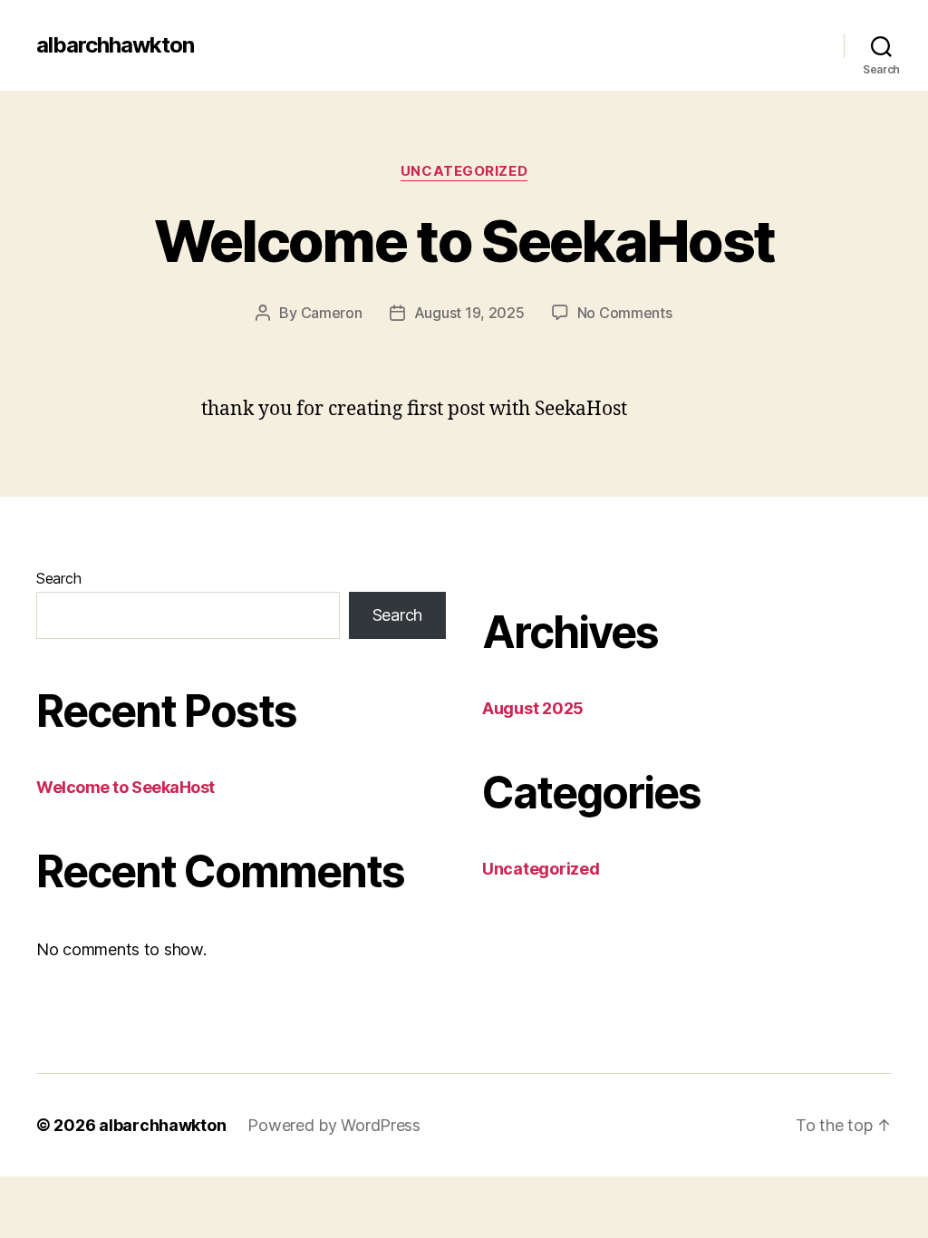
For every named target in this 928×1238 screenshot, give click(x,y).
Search (58, 578)
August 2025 (533, 708)
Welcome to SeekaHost (464, 241)
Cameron (331, 313)
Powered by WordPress (333, 1125)
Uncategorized (464, 171)
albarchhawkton (115, 45)
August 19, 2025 (469, 313)
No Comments (624, 313)
